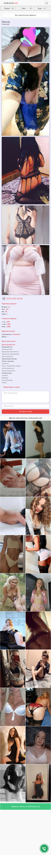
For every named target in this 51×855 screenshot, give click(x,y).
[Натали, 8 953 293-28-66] (25, 99)
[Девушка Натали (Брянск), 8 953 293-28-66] (25, 270)
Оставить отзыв (25, 411)
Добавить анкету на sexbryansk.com (25, 806)
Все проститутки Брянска (25, 15)
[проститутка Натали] (25, 44)
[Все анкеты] (10, 3)
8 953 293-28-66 (14, 298)
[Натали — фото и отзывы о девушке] (25, 224)
